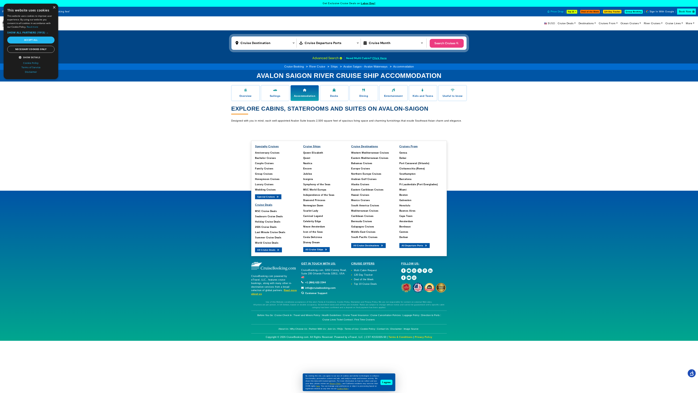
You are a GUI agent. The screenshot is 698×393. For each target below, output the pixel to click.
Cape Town (406, 216)
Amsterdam (406, 221)
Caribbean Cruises (362, 216)
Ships (334, 66)
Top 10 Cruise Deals (365, 284)
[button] (266, 43)
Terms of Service (31, 67)
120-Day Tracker (612, 12)
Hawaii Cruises (360, 195)
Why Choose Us (298, 329)
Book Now (685, 11)
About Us (283, 329)
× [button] (54, 7)
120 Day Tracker (363, 274)
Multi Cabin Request (365, 270)
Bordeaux (405, 226)
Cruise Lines (673, 23)
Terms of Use (352, 329)
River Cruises (652, 23)
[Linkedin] (430, 270)
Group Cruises (264, 173)
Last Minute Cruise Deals (270, 232)
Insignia (308, 179)
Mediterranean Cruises (364, 210)
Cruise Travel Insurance (356, 315)
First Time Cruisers (364, 319)
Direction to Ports (430, 315)
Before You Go (265, 315)
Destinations (586, 23)
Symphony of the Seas (316, 184)
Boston (403, 195)
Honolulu (404, 205)
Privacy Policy (423, 337)
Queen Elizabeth (313, 152)
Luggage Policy (411, 315)
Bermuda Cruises (361, 221)
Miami (403, 189)
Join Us (332, 329)
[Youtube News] (409, 277)
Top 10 (571, 12)
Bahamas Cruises (361, 163)
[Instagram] (414, 270)
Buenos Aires (407, 210)
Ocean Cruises (630, 23)
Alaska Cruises (360, 184)
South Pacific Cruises (364, 237)
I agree (386, 382)
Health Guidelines (331, 315)
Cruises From (607, 23)
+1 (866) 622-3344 (315, 282)
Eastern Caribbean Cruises (367, 189)
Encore (307, 168)
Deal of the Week (590, 12)
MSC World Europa (314, 189)
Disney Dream (311, 242)
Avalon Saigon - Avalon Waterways (365, 66)
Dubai (402, 158)
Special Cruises (266, 197)
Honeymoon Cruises (267, 179)
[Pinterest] (425, 270)
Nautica (307, 163)
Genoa (403, 152)
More (689, 23)
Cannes (403, 232)
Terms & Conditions (400, 337)
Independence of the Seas (318, 195)
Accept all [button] (31, 39)
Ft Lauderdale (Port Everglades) (418, 184)
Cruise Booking (294, 66)
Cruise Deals (565, 23)
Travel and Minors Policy (307, 315)
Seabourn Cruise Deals (269, 216)
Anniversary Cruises (267, 152)
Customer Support (315, 293)
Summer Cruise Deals (268, 237)
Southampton (407, 173)
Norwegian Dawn (313, 205)
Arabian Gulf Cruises (363, 179)
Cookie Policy (367, 329)
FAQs (340, 329)
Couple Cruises (264, 163)
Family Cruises (264, 168)
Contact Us (383, 329)
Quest (306, 158)
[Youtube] (409, 270)
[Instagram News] (414, 277)
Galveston (405, 200)
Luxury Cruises (264, 184)
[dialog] (31, 41)
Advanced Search (326, 58)
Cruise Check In (283, 315)
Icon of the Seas (313, 232)
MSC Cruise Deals (266, 211)
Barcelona (405, 179)
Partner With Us (317, 329)
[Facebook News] (403, 277)
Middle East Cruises (363, 232)
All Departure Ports (413, 245)
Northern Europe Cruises (366, 173)
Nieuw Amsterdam (314, 226)
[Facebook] (403, 270)
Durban (403, 237)
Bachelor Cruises (265, 158)
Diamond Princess (314, 200)
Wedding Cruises (265, 189)
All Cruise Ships (314, 249)
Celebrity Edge (312, 221)
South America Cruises (365, 205)
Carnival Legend (313, 216)
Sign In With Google (661, 11)
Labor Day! (368, 3)
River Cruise (317, 66)
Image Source (411, 329)
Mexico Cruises (360, 200)
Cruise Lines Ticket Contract (337, 319)
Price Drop (557, 11)
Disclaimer (396, 329)
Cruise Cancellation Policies (385, 315)
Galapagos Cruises (362, 226)
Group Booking (634, 12)
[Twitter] (419, 270)
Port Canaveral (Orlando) (414, 163)
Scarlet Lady (310, 210)
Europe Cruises (360, 168)
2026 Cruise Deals (266, 227)
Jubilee (307, 173)
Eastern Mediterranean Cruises (369, 158)
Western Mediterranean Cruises (370, 152)
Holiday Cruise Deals (267, 221)
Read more (32, 26)
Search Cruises (444, 43)
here (318, 386)
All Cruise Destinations (366, 245)
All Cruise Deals (266, 250)
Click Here (379, 58)
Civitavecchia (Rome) (412, 168)
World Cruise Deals (266, 242)
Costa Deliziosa (312, 237)
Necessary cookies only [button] (31, 49)
